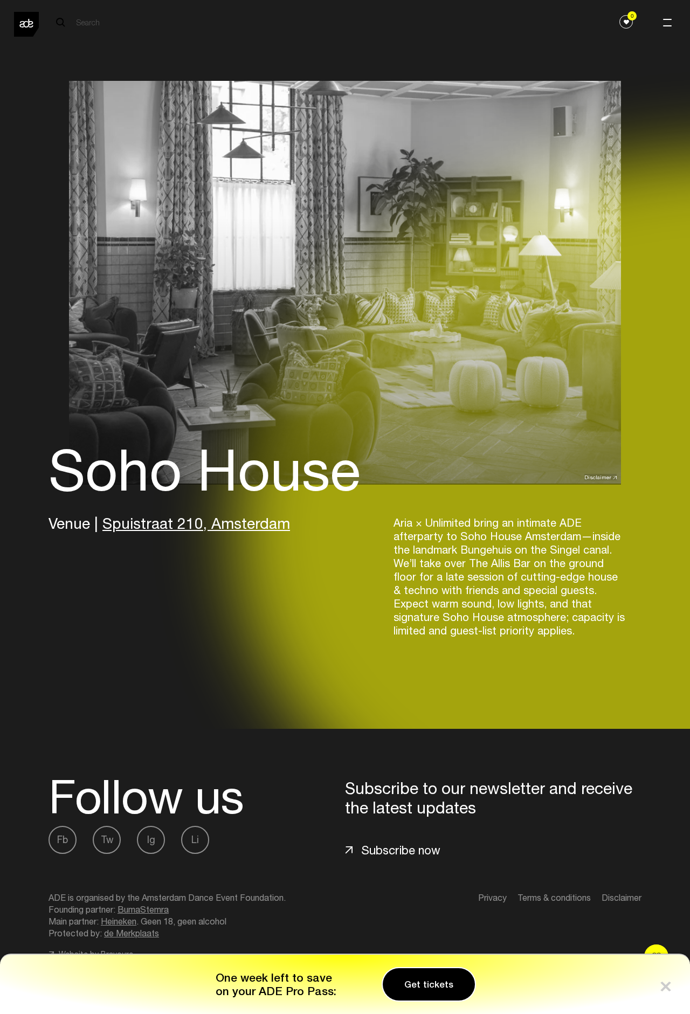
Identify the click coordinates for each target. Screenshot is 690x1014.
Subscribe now (400, 850)
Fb (62, 839)
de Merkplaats (131, 933)
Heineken (118, 921)
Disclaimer (597, 477)
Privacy (492, 897)
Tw (107, 839)
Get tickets (428, 984)
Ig (151, 839)
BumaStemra (143, 909)
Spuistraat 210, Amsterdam (196, 523)
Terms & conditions (554, 897)
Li (195, 839)
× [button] (665, 984)
